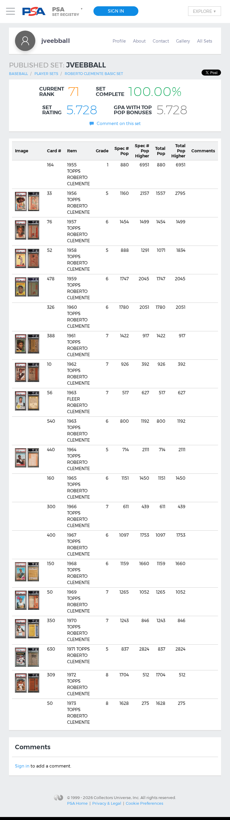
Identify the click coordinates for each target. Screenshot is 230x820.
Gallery (183, 41)
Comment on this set (119, 123)
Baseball (18, 73)
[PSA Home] (36, 11)
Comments (203, 151)
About (139, 41)
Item (72, 151)
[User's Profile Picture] (25, 41)
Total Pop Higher (178, 151)
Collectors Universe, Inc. (117, 797)
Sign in (22, 766)
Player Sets (46, 73)
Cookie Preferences (144, 803)
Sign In (116, 11)
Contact (161, 41)
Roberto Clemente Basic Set (94, 73)
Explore (204, 11)
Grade (102, 151)
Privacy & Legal (106, 803)
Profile (119, 41)
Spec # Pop (121, 151)
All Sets (204, 41)
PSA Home (77, 803)
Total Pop (160, 151)
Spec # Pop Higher (142, 151)
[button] (68, 11)
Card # (54, 151)
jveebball (55, 40)
